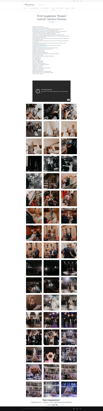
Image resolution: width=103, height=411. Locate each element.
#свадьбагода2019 (43, 46)
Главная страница (26, 11)
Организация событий (45, 8)
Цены (52, 8)
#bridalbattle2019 (42, 30)
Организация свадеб (34, 8)
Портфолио (26, 8)
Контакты (53, 9)
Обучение (73, 8)
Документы (67, 8)
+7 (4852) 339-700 (41, 4)
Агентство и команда (59, 8)
